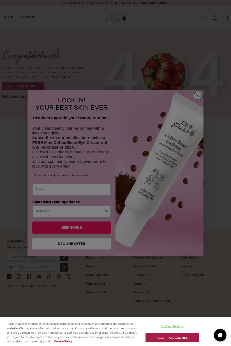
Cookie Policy (63, 341)
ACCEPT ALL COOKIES (172, 337)
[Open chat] (220, 335)
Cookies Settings (172, 326)
